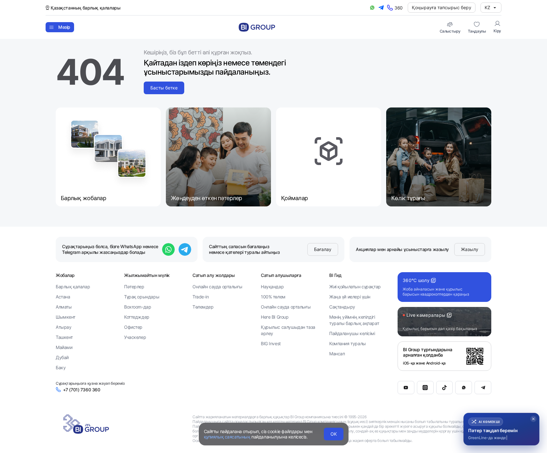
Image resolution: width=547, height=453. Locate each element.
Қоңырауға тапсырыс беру (441, 7)
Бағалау (322, 249)
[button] (501, 429)
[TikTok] (444, 387)
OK (333, 434)
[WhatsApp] (463, 387)
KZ (487, 7)
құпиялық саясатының (227, 436)
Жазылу (469, 249)
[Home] (257, 27)
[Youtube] (406, 387)
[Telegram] (483, 387)
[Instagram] (425, 387)
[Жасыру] (533, 419)
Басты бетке (164, 87)
